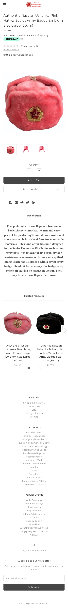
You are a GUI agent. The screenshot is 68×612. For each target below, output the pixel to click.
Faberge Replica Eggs (34, 436)
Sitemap (34, 416)
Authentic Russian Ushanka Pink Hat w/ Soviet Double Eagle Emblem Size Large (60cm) (17, 353)
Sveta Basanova (34, 500)
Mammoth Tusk (34, 460)
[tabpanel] (18, 335)
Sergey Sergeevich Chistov (34, 531)
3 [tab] (39, 368)
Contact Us (34, 406)
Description (34, 215)
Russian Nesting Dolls (34, 481)
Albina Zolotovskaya (34, 514)
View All (34, 534)
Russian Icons (34, 477)
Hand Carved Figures (34, 453)
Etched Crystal (34, 432)
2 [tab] (34, 368)
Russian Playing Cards (34, 449)
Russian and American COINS (34, 442)
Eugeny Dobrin (34, 521)
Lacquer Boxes (34, 456)
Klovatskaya (34, 507)
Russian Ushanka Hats (34, 463)
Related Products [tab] (34, 295)
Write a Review (11, 49)
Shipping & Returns (34, 403)
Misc (34, 470)
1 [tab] (29, 368)
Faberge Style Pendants (34, 439)
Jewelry (34, 467)
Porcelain (34, 474)
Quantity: (34, 164)
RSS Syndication (34, 413)
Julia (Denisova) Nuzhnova (34, 527)
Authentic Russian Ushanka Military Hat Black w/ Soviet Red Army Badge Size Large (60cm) (50, 353)
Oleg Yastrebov (34, 510)
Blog (34, 409)
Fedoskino (34, 524)
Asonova (34, 517)
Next (64, 330)
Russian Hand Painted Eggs (34, 446)
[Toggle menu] (4, 4)
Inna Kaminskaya (34, 503)
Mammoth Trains (34, 484)
